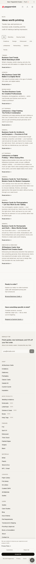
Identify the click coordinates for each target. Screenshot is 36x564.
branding (10, 37)
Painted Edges (6, 441)
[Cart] (22, 6)
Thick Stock (6, 437)
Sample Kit (5, 383)
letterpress (6, 45)
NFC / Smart (6, 468)
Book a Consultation (8, 530)
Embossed (5, 434)
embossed (23, 41)
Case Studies (6, 508)
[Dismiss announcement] (34, 2)
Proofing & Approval (8, 526)
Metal (3, 458)
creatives (6, 41)
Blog (3, 512)
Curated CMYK (6, 488)
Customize (9, 550)
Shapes (4, 445)
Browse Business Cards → (13, 296)
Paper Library (6, 478)
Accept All (18, 554)
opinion (26, 45)
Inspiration (5, 390)
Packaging (5, 376)
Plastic (4, 461)
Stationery (5, 372)
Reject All (26, 550)
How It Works (6, 516)
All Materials (5, 492)
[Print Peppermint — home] (9, 7)
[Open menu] (32, 7)
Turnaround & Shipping (9, 523)
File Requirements (7, 519)
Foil (3, 427)
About (4, 534)
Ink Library (5, 485)
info (31, 41)
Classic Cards (6, 379)
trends (5, 50)
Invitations (5, 369)
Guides (4, 495)
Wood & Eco (6, 465)
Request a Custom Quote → (14, 319)
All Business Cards (8, 365)
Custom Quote (6, 387)
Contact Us (5, 537)
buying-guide (21, 37)
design (14, 41)
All (4, 37)
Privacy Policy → (6, 546)
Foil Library (5, 481)
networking (16, 45)
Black (3, 448)
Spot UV (4, 430)
